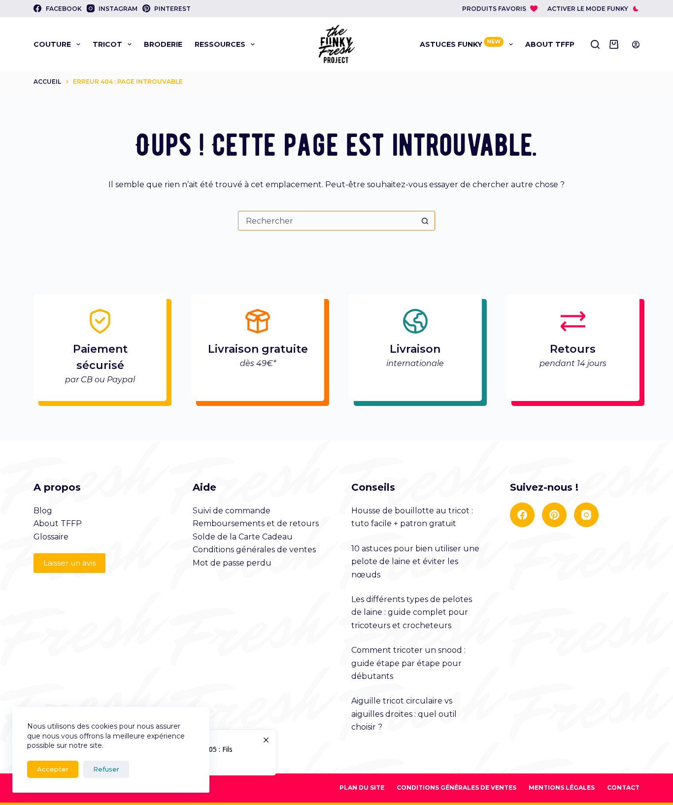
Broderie (163, 44)
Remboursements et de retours (256, 523)
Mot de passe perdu (232, 563)
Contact (623, 787)
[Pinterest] (554, 515)
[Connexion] (635, 44)
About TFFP (549, 44)
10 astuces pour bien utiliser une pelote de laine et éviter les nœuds (415, 561)
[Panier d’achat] (615, 44)
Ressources (220, 44)
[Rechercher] (595, 44)
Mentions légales (562, 787)
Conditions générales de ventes (254, 549)
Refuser (106, 769)
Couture (52, 44)
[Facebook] (522, 515)
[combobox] (327, 221)
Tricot (107, 44)
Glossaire (51, 536)
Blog (43, 510)
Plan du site (361, 787)
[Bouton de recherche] (425, 220)
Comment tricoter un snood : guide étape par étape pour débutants (408, 663)
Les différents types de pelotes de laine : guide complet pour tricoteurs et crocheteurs (411, 612)
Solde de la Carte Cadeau (243, 536)
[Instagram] (586, 515)
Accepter (52, 769)
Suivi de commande (231, 510)
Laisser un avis (69, 563)
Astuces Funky (460, 43)
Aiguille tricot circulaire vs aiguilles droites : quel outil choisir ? (404, 714)
